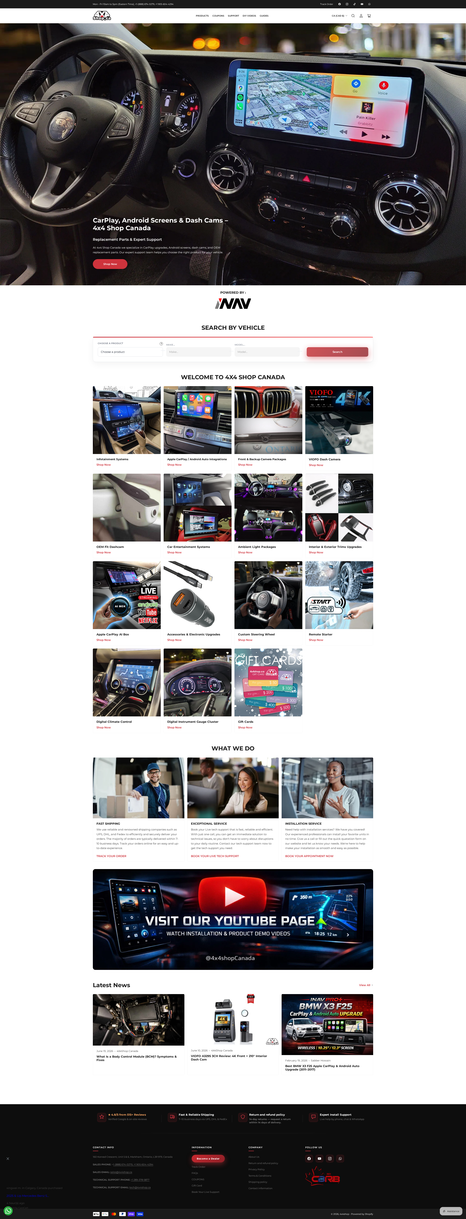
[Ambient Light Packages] (268, 508)
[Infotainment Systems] (127, 420)
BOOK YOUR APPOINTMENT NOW (309, 856)
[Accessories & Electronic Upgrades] (198, 595)
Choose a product (110, 343)
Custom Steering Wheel (256, 634)
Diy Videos (249, 15)
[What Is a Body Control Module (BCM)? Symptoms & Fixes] (138, 1020)
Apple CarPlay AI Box (112, 634)
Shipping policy (257, 1181)
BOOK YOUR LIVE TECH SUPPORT (215, 856)
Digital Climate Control (114, 722)
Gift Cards (245, 722)
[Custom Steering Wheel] (268, 595)
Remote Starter (320, 634)
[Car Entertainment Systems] (198, 508)
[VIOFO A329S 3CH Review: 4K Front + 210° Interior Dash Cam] (233, 1019)
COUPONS (218, 15)
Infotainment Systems (112, 459)
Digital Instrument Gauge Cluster (192, 722)
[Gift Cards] (268, 682)
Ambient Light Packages (257, 547)
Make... (170, 344)
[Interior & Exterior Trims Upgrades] (339, 508)
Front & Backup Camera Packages (262, 459)
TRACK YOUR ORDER (111, 856)
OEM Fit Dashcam (110, 547)
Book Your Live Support (205, 1191)
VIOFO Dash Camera (324, 459)
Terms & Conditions (259, 1175)
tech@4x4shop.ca (140, 1187)
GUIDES (264, 15)
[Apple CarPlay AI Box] (127, 595)
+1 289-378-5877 (140, 1179)
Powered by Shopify (362, 1214)
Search (337, 352)
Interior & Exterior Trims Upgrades (335, 547)
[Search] (353, 16)
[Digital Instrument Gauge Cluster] (198, 682)
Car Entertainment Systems (188, 547)
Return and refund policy (263, 1163)
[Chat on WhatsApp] (8, 1210)
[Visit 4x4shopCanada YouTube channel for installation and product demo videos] (233, 919)
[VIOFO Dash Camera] (339, 420)
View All (364, 985)
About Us (253, 1156)
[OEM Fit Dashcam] (127, 508)
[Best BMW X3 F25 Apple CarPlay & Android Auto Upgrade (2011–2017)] (327, 1024)
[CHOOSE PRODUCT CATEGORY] (161, 343)
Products (202, 15)
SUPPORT (233, 15)
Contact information (260, 1188)
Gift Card (197, 1185)
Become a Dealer (208, 1158)
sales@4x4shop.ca (121, 1172)
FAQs (195, 1173)
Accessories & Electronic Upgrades (193, 634)
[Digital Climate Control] (127, 682)
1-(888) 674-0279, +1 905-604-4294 (133, 1164)
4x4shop (344, 1214)
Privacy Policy (256, 1169)
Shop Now (110, 264)
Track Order (326, 4)
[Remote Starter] (339, 595)
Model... (240, 344)
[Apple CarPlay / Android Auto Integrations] (198, 420)
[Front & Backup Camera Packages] (268, 420)
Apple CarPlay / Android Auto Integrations (197, 459)
